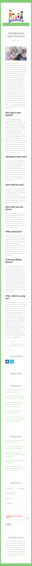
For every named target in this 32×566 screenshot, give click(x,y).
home (6, 335)
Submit (8, 524)
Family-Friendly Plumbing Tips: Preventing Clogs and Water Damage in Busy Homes (14, 404)
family (13, 344)
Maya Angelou (13, 241)
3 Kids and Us (16, 16)
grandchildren (18, 344)
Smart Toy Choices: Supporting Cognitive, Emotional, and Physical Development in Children (15, 419)
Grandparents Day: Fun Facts (16, 34)
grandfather (8, 345)
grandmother (15, 345)
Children (13, 342)
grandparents (21, 345)
